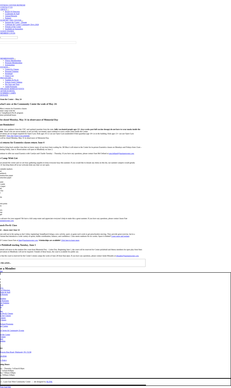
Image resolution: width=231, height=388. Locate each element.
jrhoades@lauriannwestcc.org (127, 256)
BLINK (49, 382)
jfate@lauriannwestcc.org (28, 240)
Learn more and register (120, 236)
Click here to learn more (70, 240)
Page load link (5, 387)
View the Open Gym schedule (17, 136)
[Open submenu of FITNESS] (9, 67)
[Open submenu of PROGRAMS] (12, 78)
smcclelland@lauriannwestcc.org (121, 153)
